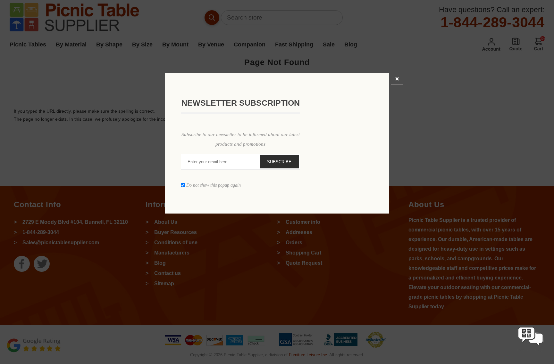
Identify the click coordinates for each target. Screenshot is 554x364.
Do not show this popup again (213, 185)
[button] (530, 352)
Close (397, 79)
